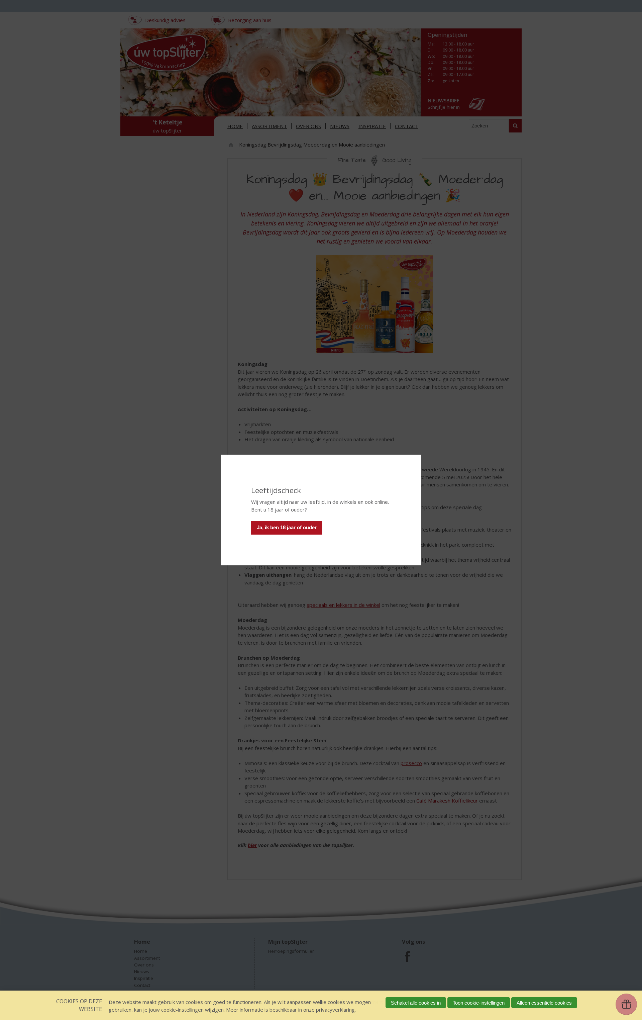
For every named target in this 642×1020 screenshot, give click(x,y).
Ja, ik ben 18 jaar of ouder (287, 527)
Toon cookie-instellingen (479, 1003)
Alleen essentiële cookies (544, 1003)
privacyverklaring (335, 1009)
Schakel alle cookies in (416, 1003)
